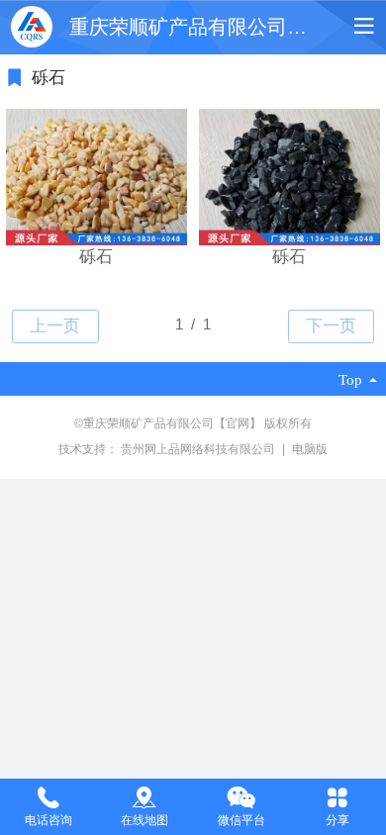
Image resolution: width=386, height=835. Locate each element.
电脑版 (310, 449)
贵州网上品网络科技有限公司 (199, 449)
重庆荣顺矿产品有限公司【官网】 (217, 27)
